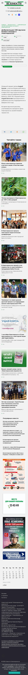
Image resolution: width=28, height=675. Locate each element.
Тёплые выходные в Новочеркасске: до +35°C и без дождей (13, 199)
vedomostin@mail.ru (16, 11)
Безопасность (7, 66)
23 (23, 575)
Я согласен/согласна (14, 672)
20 (13, 575)
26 (10, 577)
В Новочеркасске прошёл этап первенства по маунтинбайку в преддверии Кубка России (11, 267)
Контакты (4, 597)
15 (19, 573)
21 (16, 575)
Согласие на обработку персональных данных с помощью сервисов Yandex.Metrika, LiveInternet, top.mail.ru (12, 642)
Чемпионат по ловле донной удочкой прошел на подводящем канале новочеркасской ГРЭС (12, 301)
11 (6, 573)
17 (3, 575)
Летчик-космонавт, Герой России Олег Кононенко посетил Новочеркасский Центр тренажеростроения (13, 424)
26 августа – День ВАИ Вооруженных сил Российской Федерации (14, 447)
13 (13, 573)
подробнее (10, 666)
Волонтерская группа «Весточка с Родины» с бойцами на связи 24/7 (13, 453)
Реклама (3, 593)
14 (16, 573)
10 (3, 573)
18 (6, 575)
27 (13, 577)
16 (22, 573)
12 (9, 573)
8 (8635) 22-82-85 (15, 8)
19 (9, 575)
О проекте (4, 595)
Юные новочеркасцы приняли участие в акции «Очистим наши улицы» (12, 165)
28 (16, 577)
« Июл (4, 585)
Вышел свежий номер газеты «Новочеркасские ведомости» (11, 370)
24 (3, 577)
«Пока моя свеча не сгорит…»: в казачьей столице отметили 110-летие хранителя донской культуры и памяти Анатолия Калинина (14, 433)
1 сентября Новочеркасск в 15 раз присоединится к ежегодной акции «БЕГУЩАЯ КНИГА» (13, 336)
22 (19, 575)
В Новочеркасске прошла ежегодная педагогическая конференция (10, 232)
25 (7, 577)
